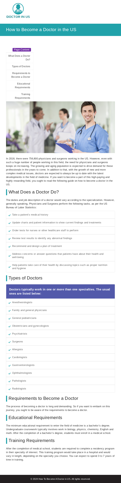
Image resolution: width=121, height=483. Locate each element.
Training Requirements (22, 96)
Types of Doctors (21, 66)
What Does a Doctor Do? (19, 58)
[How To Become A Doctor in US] (18, 10)
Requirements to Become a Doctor (20, 75)
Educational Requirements (22, 85)
